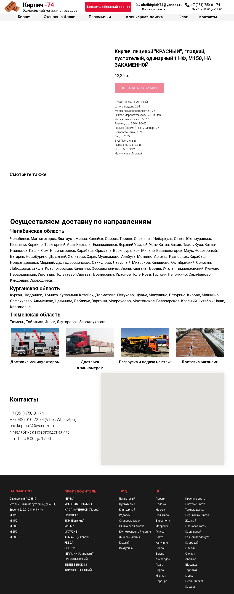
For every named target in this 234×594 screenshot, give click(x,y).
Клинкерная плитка (131, 526)
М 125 (13, 515)
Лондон (160, 548)
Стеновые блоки (129, 520)
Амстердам (163, 559)
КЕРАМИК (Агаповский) (79, 553)
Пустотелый (127, 504)
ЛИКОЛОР (71, 515)
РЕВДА (68, 542)
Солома (161, 504)
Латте (159, 537)
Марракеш (162, 526)
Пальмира (162, 515)
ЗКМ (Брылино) (74, 520)
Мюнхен (161, 575)
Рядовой (124, 515)
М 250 (13, 531)
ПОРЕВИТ (70, 548)
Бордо (160, 570)
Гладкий (124, 542)
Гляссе (160, 531)
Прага (159, 564)
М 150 (13, 520)
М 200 (13, 526)
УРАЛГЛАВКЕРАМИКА (78, 504)
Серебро (161, 581)
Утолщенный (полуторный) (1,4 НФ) (33, 504)
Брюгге (160, 553)
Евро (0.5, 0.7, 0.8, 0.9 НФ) (26, 509)
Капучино (162, 542)
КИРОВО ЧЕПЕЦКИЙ (78, 570)
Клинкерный (127, 509)
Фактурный (126, 548)
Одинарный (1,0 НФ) (23, 498)
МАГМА (69, 526)
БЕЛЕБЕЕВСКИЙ (75, 564)
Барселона (163, 520)
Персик (160, 498)
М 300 (13, 537)
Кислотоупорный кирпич (135, 531)
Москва (160, 509)
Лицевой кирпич (129, 537)
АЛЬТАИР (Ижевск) (76, 537)
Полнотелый (127, 498)
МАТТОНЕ (70, 531)
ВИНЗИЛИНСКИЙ (76, 559)
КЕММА (69, 498)
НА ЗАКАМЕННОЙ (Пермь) (81, 509)
